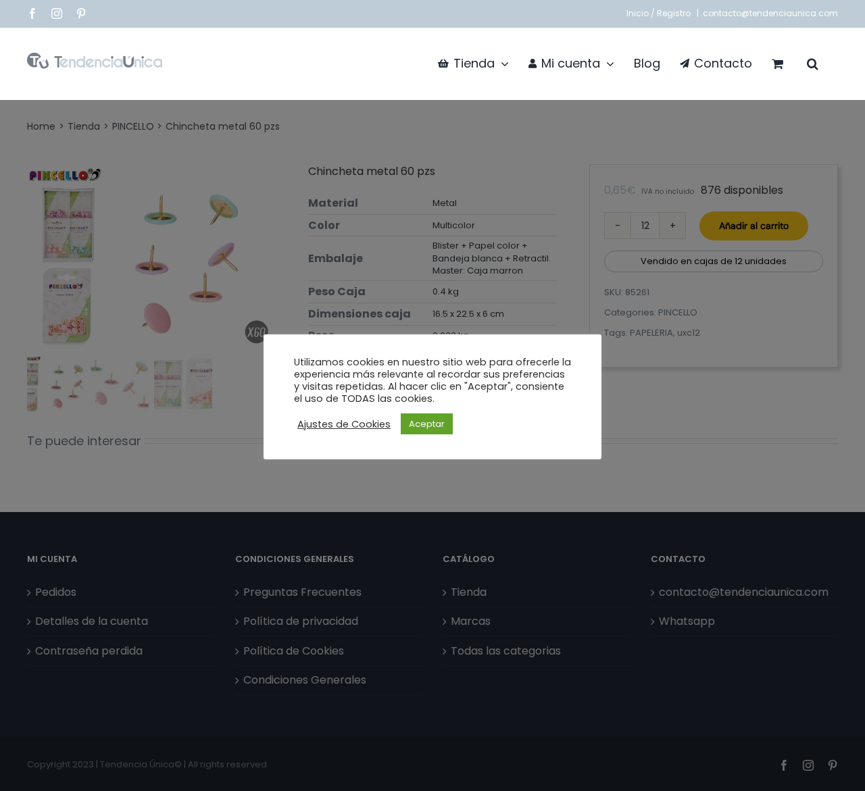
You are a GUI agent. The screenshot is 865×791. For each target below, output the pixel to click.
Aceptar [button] (427, 423)
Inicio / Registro (659, 13)
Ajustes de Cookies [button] (344, 424)
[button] (812, 63)
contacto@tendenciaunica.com (770, 13)
